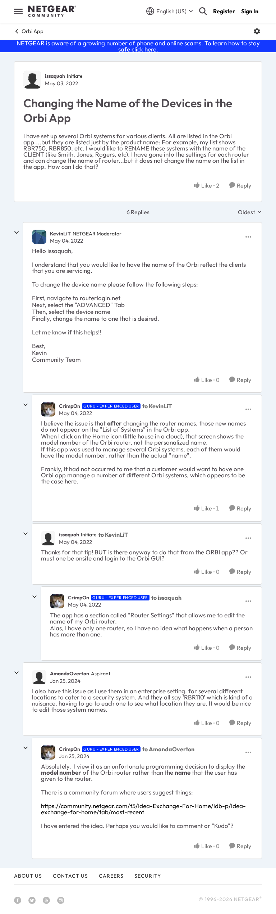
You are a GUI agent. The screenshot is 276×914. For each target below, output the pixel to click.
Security (147, 876)
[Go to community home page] (52, 11)
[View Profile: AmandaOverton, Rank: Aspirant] (39, 677)
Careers (111, 876)
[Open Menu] (257, 31)
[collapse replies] (16, 232)
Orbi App (32, 31)
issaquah (55, 75)
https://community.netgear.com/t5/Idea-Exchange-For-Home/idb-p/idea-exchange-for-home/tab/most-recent (143, 809)
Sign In (249, 11)
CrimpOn (69, 406)
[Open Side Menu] (18, 11)
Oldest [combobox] (250, 212)
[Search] (203, 11)
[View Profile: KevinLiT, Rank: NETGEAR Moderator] (39, 237)
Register (224, 11)
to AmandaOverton (168, 749)
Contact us (70, 876)
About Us (28, 876)
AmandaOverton (69, 673)
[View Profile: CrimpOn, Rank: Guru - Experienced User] (48, 409)
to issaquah (166, 597)
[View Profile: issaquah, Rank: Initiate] (32, 80)
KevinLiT (60, 233)
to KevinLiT (157, 406)
